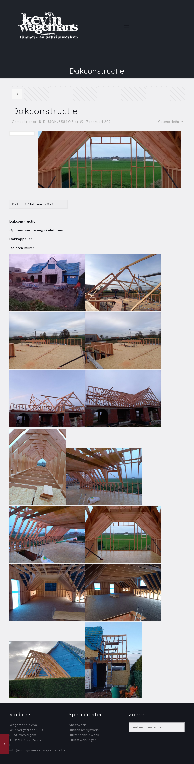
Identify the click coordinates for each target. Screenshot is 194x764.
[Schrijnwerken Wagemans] (48, 25)
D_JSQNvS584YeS (58, 122)
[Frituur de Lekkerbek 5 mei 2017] (4, 744)
